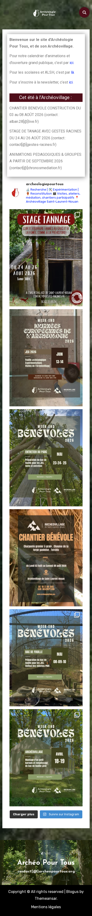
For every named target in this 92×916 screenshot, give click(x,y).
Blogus (72, 891)
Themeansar (46, 898)
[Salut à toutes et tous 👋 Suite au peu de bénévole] (46, 657)
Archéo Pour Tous (46, 863)
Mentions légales (46, 907)
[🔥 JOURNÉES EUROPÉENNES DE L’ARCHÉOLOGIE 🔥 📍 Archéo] (46, 357)
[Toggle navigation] (6, 12)
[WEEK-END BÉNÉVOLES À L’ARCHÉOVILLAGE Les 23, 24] (46, 457)
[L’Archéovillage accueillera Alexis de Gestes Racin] (46, 257)
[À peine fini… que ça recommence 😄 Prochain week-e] (46, 757)
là (72, 72)
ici (71, 62)
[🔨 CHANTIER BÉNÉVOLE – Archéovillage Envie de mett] (46, 557)
